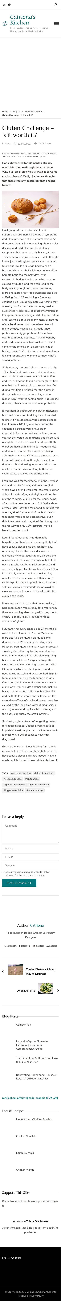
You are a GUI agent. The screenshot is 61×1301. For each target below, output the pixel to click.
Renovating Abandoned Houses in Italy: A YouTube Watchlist (36, 1076)
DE (12, 1258)
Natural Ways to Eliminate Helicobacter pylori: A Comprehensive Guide (32, 1045)
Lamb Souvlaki (25, 1153)
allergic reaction (44, 773)
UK (8, 1258)
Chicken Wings (25, 1169)
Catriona (6, 143)
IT (16, 1258)
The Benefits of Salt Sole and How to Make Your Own (37, 1059)
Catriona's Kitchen (22, 19)
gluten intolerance (15, 784)
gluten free (33, 779)
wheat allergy (35, 790)
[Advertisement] (30, 69)
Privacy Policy (36, 1295)
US (4, 1258)
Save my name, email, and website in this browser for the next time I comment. (27, 873)
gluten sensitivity (39, 784)
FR (19, 1258)
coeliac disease (13, 779)
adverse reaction (22, 773)
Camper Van (23, 1024)
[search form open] (56, 4)
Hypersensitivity (14, 790)
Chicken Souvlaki (26, 1136)
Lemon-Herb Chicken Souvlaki (34, 1119)
